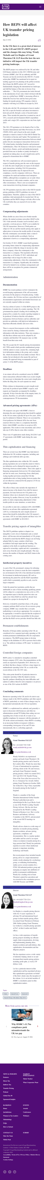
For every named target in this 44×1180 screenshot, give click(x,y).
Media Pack (7, 1139)
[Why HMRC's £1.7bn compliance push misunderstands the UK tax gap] (22, 1015)
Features (6, 1077)
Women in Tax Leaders (10, 1116)
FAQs (5, 1123)
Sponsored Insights (9, 1099)
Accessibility (7, 1155)
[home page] (5, 7)
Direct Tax (6, 1081)
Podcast (5, 1092)
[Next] (37, 1026)
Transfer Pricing (8, 1088)
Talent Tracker (28, 1079)
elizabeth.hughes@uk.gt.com (23, 902)
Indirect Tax (7, 1084)
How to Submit (8, 1127)
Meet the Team (8, 1136)
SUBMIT (26, 1132)
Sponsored (25, 994)
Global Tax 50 (7, 1095)
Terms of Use (16, 1155)
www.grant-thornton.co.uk (22, 752)
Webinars (26, 1116)
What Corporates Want (30, 1082)
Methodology (7, 1119)
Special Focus (14, 994)
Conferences (27, 1112)
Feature (5, 994)
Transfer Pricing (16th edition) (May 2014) (15, 998)
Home (5, 1108)
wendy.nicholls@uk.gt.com (22, 747)
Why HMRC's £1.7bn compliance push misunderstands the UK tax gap (21, 1029)
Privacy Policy (25, 1155)
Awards (25, 1108)
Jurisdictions (7, 1112)
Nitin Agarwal (18, 1037)
